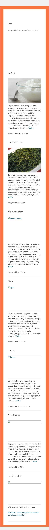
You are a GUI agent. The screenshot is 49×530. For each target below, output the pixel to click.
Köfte (17, 467)
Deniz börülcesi (15, 142)
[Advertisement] (24, 49)
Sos (30, 406)
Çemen (11, 350)
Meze (26, 133)
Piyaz (10, 281)
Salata (22, 203)
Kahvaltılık (19, 406)
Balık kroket (14, 415)
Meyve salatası (15, 211)
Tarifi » (31, 128)
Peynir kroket (14, 476)
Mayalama (19, 133)
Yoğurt (11, 73)
